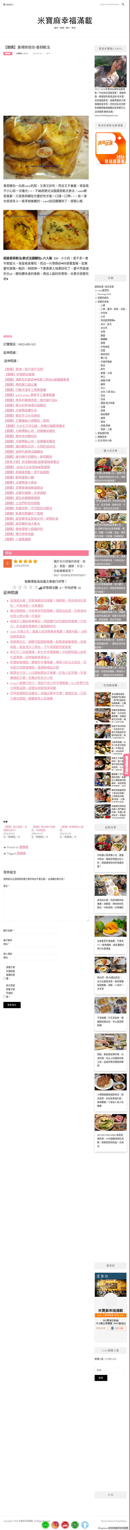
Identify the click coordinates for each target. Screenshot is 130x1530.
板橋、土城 (106, 373)
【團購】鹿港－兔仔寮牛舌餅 (23, 369)
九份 (103, 316)
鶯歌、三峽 (106, 429)
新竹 (103, 369)
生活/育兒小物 (105, 440)
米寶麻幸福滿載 (65, 21)
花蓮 (103, 407)
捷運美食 (102, 437)
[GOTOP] (84, 1525)
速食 (103, 418)
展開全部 (99, 286)
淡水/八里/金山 (108, 391)
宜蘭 (103, 350)
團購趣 (8, 53)
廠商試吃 (105, 354)
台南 (103, 331)
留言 (6, 886)
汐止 (103, 388)
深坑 (103, 395)
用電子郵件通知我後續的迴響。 (10, 973)
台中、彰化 (106, 324)
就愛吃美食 (103, 301)
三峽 (103, 305)
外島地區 (105, 347)
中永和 (104, 313)
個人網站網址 (7, 956)
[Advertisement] (46, 84)
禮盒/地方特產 (108, 403)
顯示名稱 (8, 930)
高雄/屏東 (105, 425)
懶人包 (104, 358)
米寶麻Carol (22, 53)
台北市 (104, 328)
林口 (103, 377)
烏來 (103, 399)
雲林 (103, 422)
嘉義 (103, 335)
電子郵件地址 (7, 942)
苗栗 (103, 410)
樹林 (103, 384)
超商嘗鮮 (105, 414)
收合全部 (109, 286)
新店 (103, 365)
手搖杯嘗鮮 (106, 362)
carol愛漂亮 (103, 290)
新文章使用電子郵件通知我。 (10, 991)
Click (126, 765)
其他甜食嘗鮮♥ (108, 320)
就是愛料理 (103, 433)
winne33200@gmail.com (106, 115)
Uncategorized (104, 294)
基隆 (103, 343)
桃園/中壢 (105, 380)
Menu (9, 4)
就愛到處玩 (103, 298)
